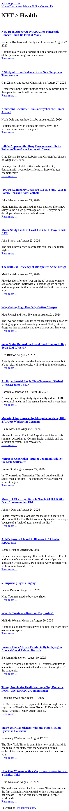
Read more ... (9, 58)
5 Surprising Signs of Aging (18, 583)
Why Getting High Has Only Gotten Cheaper (29, 307)
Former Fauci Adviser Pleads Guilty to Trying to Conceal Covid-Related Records (31, 648)
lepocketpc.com (10, 3)
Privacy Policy (31, 6)
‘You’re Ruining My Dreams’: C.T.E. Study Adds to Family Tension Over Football (33, 191)
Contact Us (46, 6)
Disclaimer (15, 6)
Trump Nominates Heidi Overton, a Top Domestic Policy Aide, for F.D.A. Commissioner (32, 689)
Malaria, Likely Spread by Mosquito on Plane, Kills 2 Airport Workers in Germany (33, 420)
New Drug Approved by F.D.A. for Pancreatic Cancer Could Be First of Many (30, 33)
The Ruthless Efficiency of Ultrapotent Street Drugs (33, 266)
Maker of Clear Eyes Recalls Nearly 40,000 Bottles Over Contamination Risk (32, 500)
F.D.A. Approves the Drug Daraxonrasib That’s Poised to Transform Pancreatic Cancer (31, 147)
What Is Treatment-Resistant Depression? (27, 613)
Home (5, 6)
